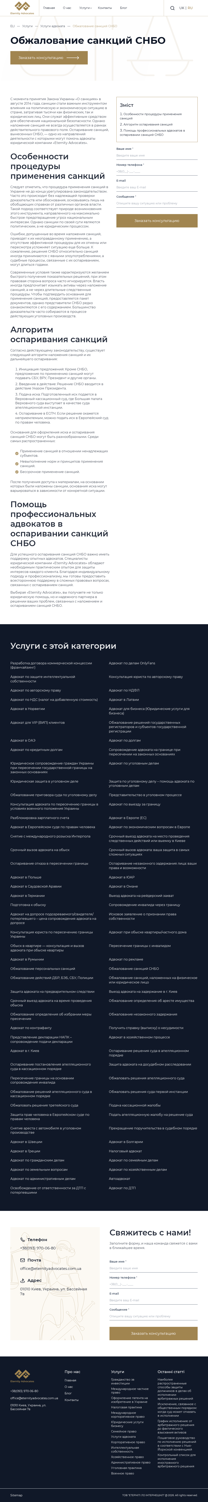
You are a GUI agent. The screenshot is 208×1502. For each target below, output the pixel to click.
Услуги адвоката (52, 26)
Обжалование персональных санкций (42, 969)
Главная (49, 8)
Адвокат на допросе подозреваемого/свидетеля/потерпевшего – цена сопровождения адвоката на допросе (53, 918)
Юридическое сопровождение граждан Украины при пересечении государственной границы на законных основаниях (52, 767)
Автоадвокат (119, 1179)
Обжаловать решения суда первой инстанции (148, 1092)
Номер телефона (130, 165)
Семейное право (123, 1431)
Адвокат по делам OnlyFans (132, 663)
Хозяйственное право (127, 1457)
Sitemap (16, 1495)
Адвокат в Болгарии (126, 1142)
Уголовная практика (126, 1468)
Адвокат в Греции (25, 1151)
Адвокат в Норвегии (27, 709)
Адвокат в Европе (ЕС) (127, 818)
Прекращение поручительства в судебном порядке (153, 1128)
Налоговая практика (126, 1407)
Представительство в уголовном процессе (145, 795)
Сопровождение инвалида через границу (144, 905)
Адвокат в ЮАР (121, 877)
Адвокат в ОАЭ (22, 740)
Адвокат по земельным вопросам (39, 1170)
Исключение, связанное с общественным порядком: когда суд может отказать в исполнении (177, 1409)
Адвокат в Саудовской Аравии (36, 886)
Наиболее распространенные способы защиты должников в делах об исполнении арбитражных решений (175, 1389)
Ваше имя (124, 149)
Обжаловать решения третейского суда (44, 1105)
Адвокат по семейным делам (133, 1160)
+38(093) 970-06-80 (38, 1248)
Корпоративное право (128, 1442)
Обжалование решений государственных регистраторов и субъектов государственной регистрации (147, 727)
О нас (67, 8)
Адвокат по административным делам (43, 1179)
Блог (123, 8)
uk (182, 8)
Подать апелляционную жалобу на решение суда (151, 1115)
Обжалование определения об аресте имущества (151, 1001)
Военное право (122, 1473)
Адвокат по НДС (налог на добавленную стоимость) (54, 700)
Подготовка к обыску (28, 905)
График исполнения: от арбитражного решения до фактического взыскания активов (176, 1426)
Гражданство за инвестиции (122, 1381)
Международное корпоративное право (128, 1414)
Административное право (131, 1462)
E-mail (121, 180)
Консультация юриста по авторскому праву (146, 677)
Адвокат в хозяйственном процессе (139, 1037)
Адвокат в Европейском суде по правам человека (52, 827)
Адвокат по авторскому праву (35, 690)
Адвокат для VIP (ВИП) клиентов (37, 723)
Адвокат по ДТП (122, 1188)
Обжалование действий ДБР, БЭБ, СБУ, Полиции (51, 978)
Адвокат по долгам (125, 740)
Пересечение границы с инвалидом (140, 946)
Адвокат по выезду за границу (134, 804)
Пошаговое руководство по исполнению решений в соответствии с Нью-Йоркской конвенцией (177, 1443)
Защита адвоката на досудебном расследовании (150, 1064)
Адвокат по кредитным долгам (36, 750)
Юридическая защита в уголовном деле (44, 781)
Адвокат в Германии (27, 896)
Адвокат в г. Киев (24, 1051)
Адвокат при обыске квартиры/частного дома (147, 932)
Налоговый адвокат (125, 1151)
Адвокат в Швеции (26, 1142)
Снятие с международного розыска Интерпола (50, 836)
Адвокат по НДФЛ (124, 690)
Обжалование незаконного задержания (143, 1014)
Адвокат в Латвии (124, 700)
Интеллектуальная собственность (125, 1449)
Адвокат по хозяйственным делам (138, 1170)
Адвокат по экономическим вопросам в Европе (149, 827)
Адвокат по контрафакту (31, 1028)
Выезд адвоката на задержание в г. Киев (143, 992)
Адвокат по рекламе (126, 959)
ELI (12, 26)
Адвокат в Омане (123, 886)
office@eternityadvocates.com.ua (50, 1268)
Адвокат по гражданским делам (37, 1160)
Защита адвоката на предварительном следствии (52, 992)
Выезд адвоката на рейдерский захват (141, 896)
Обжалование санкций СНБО (134, 969)
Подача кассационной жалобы (135, 1105)
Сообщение (126, 196)
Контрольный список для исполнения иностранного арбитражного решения (177, 1460)
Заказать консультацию (40, 58)
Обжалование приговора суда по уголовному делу (53, 795)
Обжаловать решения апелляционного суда (146, 1078)
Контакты (105, 8)
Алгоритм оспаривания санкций (148, 124)
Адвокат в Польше (25, 877)
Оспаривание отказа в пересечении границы (49, 863)
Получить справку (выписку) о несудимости (146, 1028)
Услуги (84, 8)
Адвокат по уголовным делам (134, 763)
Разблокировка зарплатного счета (39, 818)
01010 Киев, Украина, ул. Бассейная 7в (53, 1291)
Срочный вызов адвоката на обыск (39, 850)
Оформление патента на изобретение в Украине (129, 1400)
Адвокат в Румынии (27, 959)
